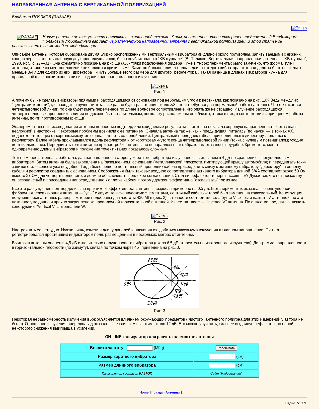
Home (144, 392)
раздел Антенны (167, 392)
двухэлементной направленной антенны (148, 41)
